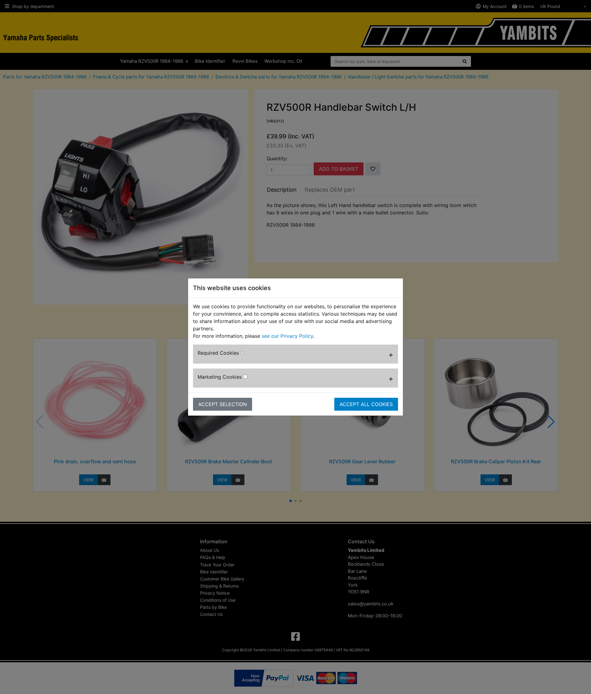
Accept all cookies (366, 404)
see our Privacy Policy (287, 336)
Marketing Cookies (220, 377)
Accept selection (222, 404)
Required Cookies (219, 353)
